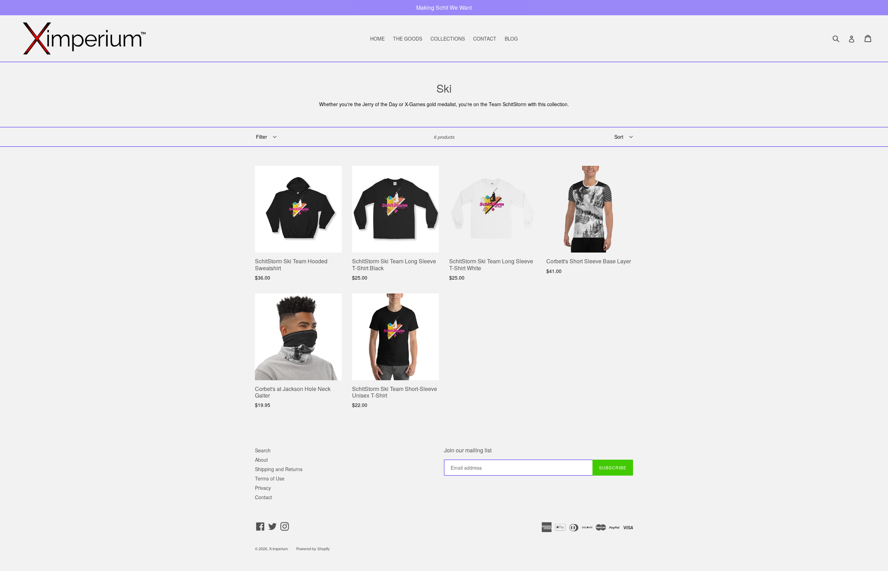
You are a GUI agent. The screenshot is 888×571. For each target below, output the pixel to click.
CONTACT (484, 38)
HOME (377, 38)
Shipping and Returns (278, 469)
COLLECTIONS (447, 38)
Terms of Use (269, 478)
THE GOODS (407, 38)
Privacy (263, 487)
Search (263, 450)
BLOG (511, 38)
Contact (263, 497)
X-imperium (278, 548)
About (261, 459)
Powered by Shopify (313, 548)
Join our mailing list (468, 450)
